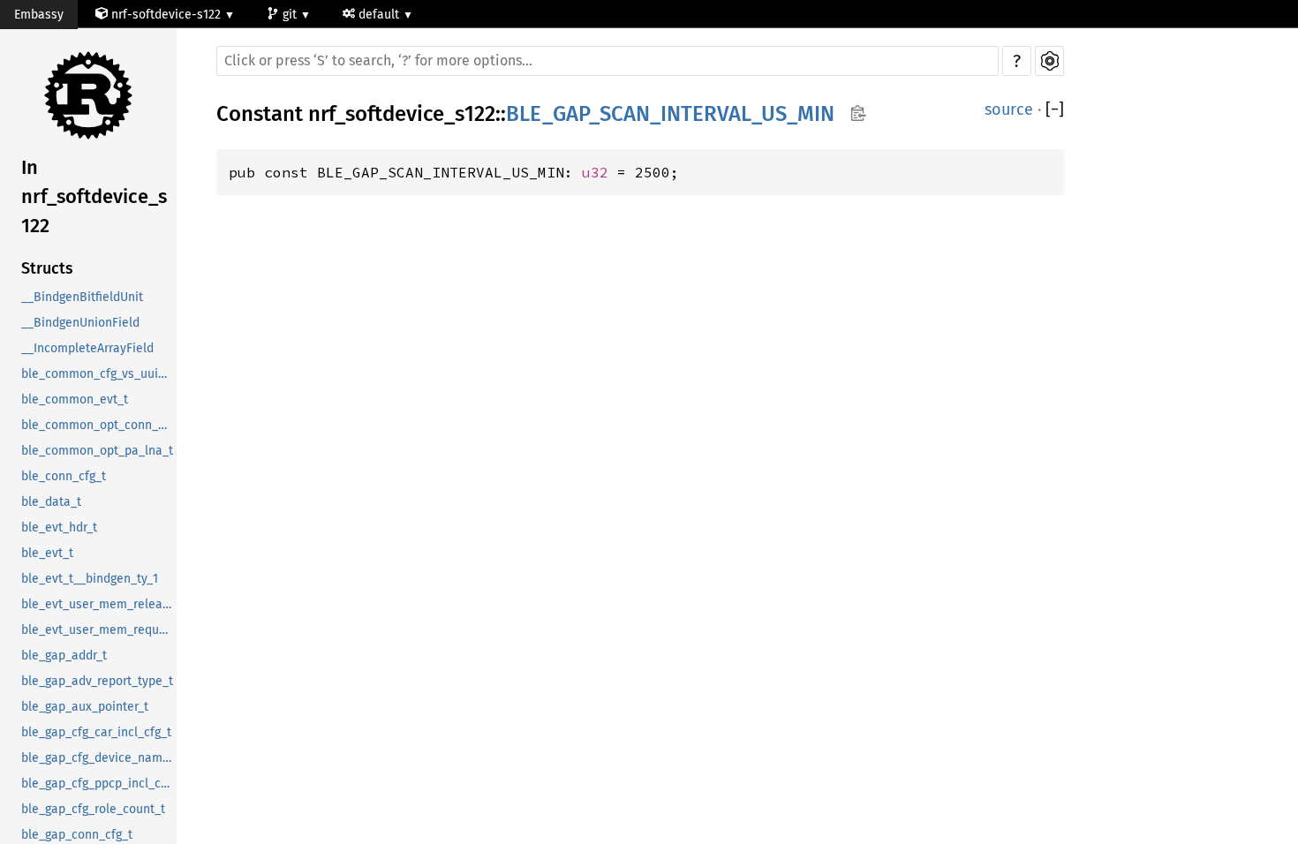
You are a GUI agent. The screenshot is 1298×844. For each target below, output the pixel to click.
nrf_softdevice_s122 (401, 114)
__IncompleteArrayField (87, 348)
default (380, 14)
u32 (595, 172)
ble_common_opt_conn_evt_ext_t (99, 425)
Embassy (39, 14)
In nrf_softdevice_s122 (94, 196)
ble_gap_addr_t (64, 655)
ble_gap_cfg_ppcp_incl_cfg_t (99, 783)
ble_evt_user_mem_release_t (99, 604)
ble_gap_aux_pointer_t (84, 706)
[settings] (1049, 61)
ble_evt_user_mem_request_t (99, 629)
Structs (47, 268)
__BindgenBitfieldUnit (82, 297)
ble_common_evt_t (74, 399)
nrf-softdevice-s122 (166, 14)
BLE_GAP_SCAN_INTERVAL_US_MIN (670, 114)
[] (1054, 110)
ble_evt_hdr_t (59, 527)
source (1009, 109)
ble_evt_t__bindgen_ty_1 (89, 578)
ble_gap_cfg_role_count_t (93, 809)
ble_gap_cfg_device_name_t (99, 757)
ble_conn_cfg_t (63, 476)
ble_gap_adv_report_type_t (97, 681)
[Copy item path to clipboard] (857, 115)
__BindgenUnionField (80, 322)
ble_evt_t (47, 553)
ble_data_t (51, 501)
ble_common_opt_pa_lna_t (97, 450)
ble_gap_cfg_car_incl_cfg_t (96, 732)
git (291, 14)
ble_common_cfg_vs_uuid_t (98, 373)
